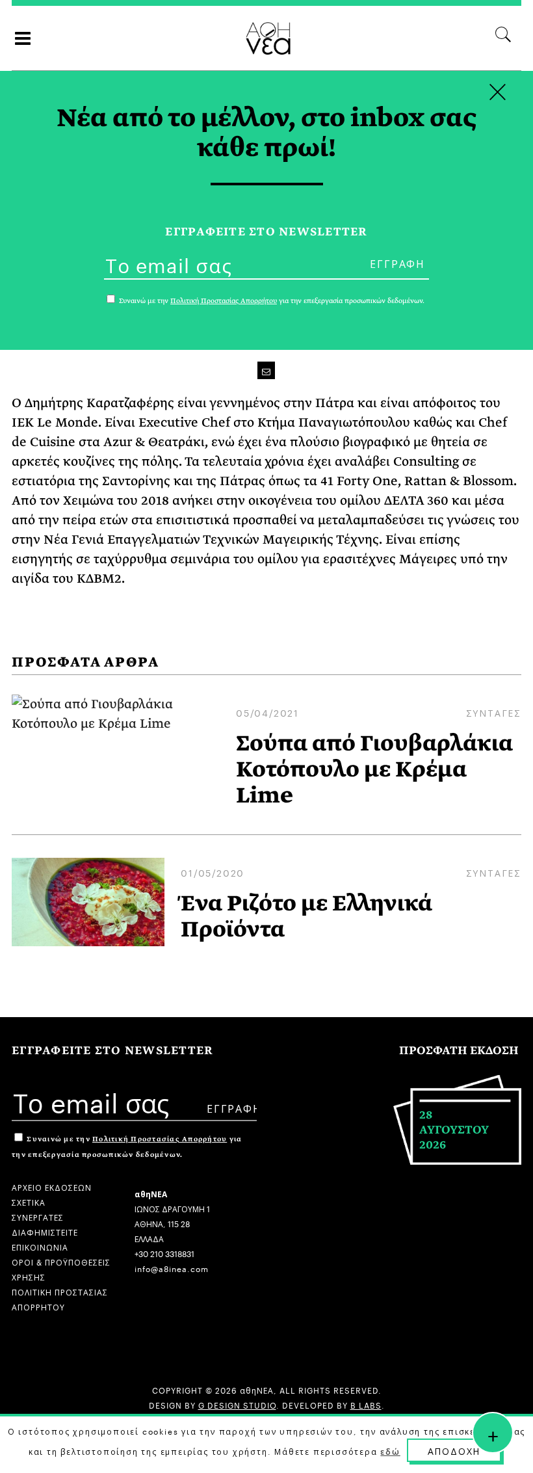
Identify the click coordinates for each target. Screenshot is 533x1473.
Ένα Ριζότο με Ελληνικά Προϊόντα (306, 916)
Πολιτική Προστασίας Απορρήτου (159, 1139)
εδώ (390, 1450)
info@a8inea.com (172, 1268)
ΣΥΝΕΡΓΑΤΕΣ (38, 1216)
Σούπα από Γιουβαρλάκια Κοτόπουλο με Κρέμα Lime (374, 769)
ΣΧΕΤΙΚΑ (29, 1201)
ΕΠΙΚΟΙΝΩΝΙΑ (40, 1246)
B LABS (366, 1404)
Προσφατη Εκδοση (459, 1050)
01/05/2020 (212, 872)
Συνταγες (493, 712)
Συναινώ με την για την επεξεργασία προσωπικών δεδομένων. (270, 301)
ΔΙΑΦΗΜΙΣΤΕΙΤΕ (45, 1231)
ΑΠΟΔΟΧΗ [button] (454, 1450)
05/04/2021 (267, 712)
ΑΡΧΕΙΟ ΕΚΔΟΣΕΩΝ (52, 1186)
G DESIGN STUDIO (237, 1404)
